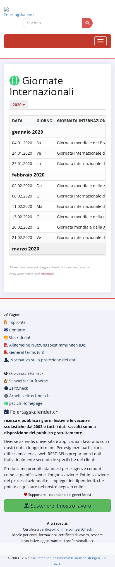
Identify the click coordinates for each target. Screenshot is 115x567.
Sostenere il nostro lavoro (60, 505)
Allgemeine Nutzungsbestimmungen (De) (47, 345)
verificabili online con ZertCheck (66, 529)
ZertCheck (18, 388)
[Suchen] (87, 23)
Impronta (16, 322)
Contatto (16, 330)
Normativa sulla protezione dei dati (42, 359)
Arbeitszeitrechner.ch (29, 395)
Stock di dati (20, 337)
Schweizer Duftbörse (28, 381)
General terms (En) (26, 352)
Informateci (47, 273)
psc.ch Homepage (25, 403)
